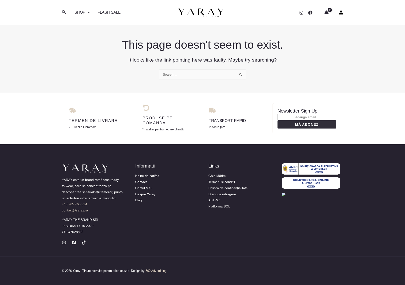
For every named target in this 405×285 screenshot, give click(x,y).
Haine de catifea (147, 176)
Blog (138, 200)
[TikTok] (84, 242)
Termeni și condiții (221, 182)
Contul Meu (143, 188)
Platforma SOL (219, 206)
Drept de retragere (222, 194)
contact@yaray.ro (75, 210)
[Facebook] (310, 13)
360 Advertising (156, 271)
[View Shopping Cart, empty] (326, 12)
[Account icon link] (341, 12)
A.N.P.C (214, 200)
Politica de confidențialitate (228, 188)
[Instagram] (301, 13)
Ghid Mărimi (217, 176)
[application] (87, 12)
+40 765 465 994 (74, 204)
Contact (141, 182)
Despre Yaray (145, 194)
